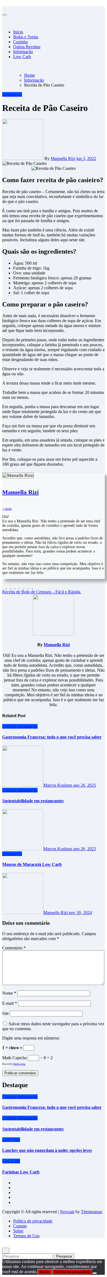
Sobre (18, 1231)
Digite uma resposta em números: (31, 1038)
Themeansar (91, 1211)
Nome (9, 993)
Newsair (67, 1211)
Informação (23, 51)
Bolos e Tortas (25, 37)
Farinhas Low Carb (21, 1172)
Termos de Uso (26, 1235)
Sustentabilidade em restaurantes (33, 800)
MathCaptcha (19, 1064)
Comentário (14, 948)
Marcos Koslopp (58, 785)
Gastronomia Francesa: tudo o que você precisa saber (52, 737)
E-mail (9, 1003)
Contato (20, 1226)
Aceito (45, 1272)
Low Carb (22, 56)
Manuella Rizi (63, 158)
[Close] (3, 8)
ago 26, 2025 (84, 785)
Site (5, 1013)
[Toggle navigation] (4, 15)
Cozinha (20, 41)
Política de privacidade (32, 1221)
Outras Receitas (26, 46)
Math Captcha (14, 1057)
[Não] (94, 1273)
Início (18, 32)
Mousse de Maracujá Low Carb (32, 864)
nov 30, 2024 (80, 912)
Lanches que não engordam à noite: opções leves (47, 1150)
